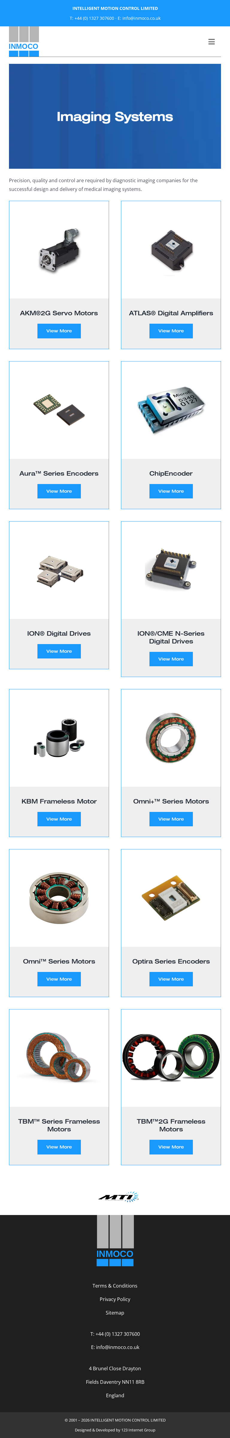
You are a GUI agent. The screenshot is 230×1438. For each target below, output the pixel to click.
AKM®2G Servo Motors (59, 312)
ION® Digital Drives (59, 633)
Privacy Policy (115, 1299)
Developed (105, 1430)
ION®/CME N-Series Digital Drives (171, 637)
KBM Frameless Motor (59, 801)
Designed (83, 1430)
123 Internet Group (138, 1430)
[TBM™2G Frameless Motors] (171, 1058)
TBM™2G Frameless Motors (171, 1125)
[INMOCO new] (24, 28)
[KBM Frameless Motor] (59, 738)
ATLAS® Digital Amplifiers (171, 312)
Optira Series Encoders (171, 961)
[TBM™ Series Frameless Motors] (59, 1058)
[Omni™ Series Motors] (59, 898)
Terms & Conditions (115, 1285)
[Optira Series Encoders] (171, 898)
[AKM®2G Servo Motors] (59, 250)
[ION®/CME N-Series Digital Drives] (171, 570)
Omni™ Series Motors (59, 961)
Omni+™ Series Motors (171, 801)
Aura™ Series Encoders (59, 473)
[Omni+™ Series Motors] (171, 738)
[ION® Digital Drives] (59, 570)
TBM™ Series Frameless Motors (59, 1125)
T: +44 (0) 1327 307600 (92, 18)
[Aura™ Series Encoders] (59, 410)
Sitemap (115, 1312)
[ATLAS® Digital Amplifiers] (171, 250)
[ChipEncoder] (171, 410)
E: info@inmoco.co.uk (139, 18)
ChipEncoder (171, 473)
